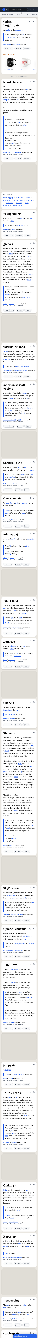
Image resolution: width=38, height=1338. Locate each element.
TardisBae (12, 719)
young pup (6, 229)
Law (18, 467)
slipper (9, 710)
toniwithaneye (15, 627)
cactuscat (11, 304)
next (4, 1308)
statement (24, 503)
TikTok (5, 351)
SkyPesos (6, 914)
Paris (32, 902)
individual (13, 646)
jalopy (5, 1078)
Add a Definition (32, 14)
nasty (14, 1315)
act (7, 1305)
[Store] (30, 9)
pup (22, 225)
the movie (30, 943)
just (13, 225)
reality (24, 613)
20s (12, 221)
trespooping (6, 1319)
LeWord (12, 558)
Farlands (23, 366)
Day (11, 410)
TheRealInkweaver (17, 1319)
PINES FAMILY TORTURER (20, 370)
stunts (23, 1074)
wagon (24, 393)
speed (12, 1195)
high (25, 1116)
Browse (17, 14)
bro (27, 366)
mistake (31, 470)
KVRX (19, 420)
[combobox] (18, 9)
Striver (5, 845)
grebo (5, 304)
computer (6, 100)
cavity (21, 30)
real (17, 969)
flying (5, 710)
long (24, 646)
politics (15, 810)
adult (22, 218)
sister (7, 513)
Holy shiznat (16, 44)
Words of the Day (7, 14)
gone (5, 771)
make (12, 649)
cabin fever (19, 197)
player (27, 546)
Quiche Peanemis (8, 950)
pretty (21, 618)
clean (20, 122)
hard (24, 898)
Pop (28, 256)
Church (29, 408)
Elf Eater (13, 520)
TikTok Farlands (7, 370)
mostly (13, 539)
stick (24, 125)
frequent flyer (10, 895)
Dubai (31, 474)
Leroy (7, 510)
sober (14, 611)
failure (16, 777)
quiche (16, 943)
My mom (8, 714)
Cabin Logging (7, 44)
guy (12, 618)
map (6, 539)
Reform (26, 467)
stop (19, 1312)
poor (13, 898)
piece (30, 936)
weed (12, 1218)
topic (17, 503)
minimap (5, 558)
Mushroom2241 (19, 950)
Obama (13, 838)
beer (9, 1097)
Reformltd (14, 484)
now (23, 297)
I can (7, 1074)
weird (5, 359)
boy (23, 34)
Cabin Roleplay (17, 205)
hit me (13, 714)
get (22, 653)
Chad (20, 992)
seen (19, 1244)
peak (25, 939)
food (12, 143)
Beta (20, 764)
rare (27, 1246)
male (17, 30)
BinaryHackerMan (16, 152)
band (7, 294)
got (8, 828)
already (29, 997)
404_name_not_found (17, 914)
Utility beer (6, 1142)
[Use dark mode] (34, 9)
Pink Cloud (6, 627)
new (4, 608)
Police (5, 1190)
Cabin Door (9, 203)
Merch (28, 49)
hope (8, 1215)
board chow (6, 152)
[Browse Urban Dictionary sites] (5, 9)
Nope (13, 1133)
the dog (13, 229)
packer (8, 30)
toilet (24, 1305)
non (26, 1190)
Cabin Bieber (30, 200)
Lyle (12, 1130)
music (10, 254)
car (10, 1070)
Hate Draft (6, 1022)
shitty (6, 1070)
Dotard (5, 660)
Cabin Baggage (18, 200)
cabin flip (19, 203)
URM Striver (12, 845)
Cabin (7, 37)
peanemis (21, 943)
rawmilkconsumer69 (16, 1257)
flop (16, 710)
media (25, 936)
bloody (28, 297)
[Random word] (26, 9)
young (18, 225)
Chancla (5, 719)
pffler (12, 1022)
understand (9, 503)
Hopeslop (6, 1257)
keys (27, 89)
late (31, 218)
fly (20, 910)
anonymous (12, 660)
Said (9, 359)
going (17, 653)
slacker (7, 751)
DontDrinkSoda (13, 1222)
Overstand (6, 520)
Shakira (12, 477)
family (10, 398)
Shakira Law (6, 484)
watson (11, 1078)
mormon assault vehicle (9, 420)
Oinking (5, 1222)
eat (18, 100)
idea (23, 513)
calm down (17, 656)
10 (8, 1253)
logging (12, 37)
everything (30, 539)
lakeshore (14, 1142)
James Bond (16, 1074)
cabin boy (6, 200)
